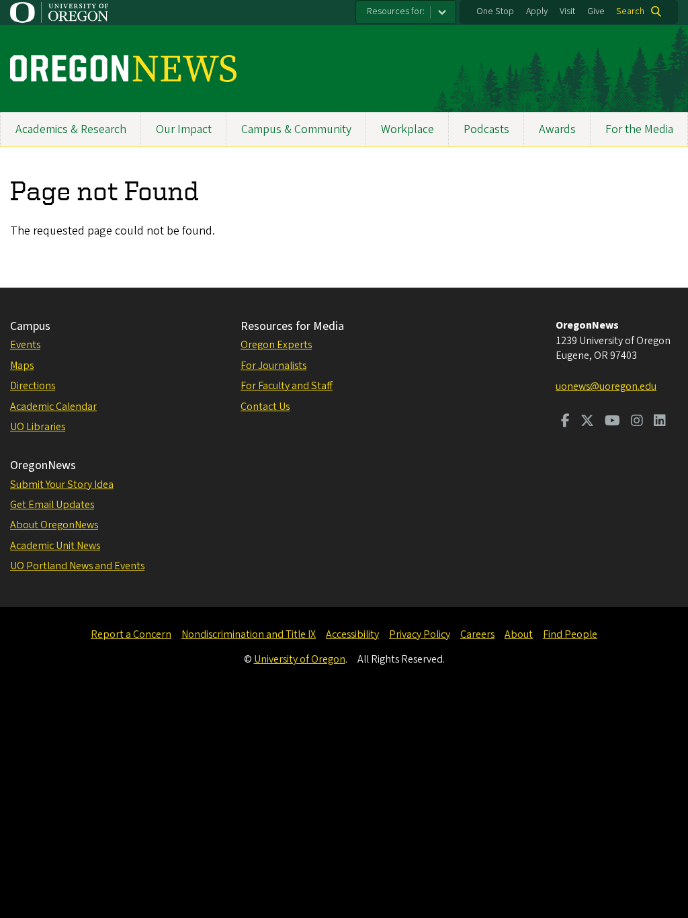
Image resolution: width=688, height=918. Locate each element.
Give (596, 11)
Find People (570, 634)
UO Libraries (37, 426)
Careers (477, 634)
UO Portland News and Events (77, 565)
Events (25, 344)
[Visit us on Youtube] (612, 422)
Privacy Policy (419, 634)
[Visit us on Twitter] (587, 422)
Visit (567, 11)
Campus (30, 326)
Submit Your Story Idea (62, 484)
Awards (557, 129)
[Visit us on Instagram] (637, 422)
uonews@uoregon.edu (606, 386)
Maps (22, 365)
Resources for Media (292, 326)
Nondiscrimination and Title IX (248, 634)
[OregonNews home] (123, 68)
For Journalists (273, 365)
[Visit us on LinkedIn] (659, 422)
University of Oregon (299, 659)
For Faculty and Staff (287, 385)
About (519, 634)
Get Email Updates (52, 504)
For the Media (639, 129)
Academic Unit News (55, 545)
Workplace (407, 129)
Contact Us (265, 406)
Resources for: (396, 11)
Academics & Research (70, 129)
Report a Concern (131, 634)
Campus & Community (296, 129)
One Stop (495, 11)
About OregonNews (54, 524)
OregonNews (43, 465)
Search (630, 11)
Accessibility (352, 634)
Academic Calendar (53, 406)
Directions (32, 385)
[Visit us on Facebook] (565, 422)
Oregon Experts (276, 344)
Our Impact (184, 129)
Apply (537, 11)
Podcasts (486, 129)
